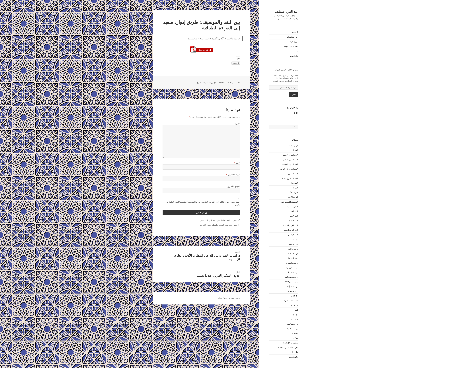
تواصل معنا (294, 56)
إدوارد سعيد (293, 146)
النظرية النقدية (292, 207)
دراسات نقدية (293, 291)
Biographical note (291, 47)
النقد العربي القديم (291, 230)
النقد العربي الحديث (290, 225)
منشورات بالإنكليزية (290, 343)
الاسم (237, 163)
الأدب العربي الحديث (290, 155)
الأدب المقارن (293, 174)
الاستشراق (294, 183)
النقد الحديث (293, 221)
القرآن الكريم (293, 197)
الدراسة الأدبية (292, 193)
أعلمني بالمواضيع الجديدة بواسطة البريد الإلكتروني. (218, 225)
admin (221, 83)
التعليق (237, 124)
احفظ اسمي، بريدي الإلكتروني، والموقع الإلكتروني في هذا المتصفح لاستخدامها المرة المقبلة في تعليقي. (203, 203)
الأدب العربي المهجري (289, 164)
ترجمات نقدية (293, 249)
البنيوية (295, 188)
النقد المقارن (293, 235)
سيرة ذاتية (294, 42)
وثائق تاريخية (293, 357)
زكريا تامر (294, 296)
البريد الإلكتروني (233, 175)
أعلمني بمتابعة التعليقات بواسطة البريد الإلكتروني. (218, 220)
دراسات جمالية (292, 272)
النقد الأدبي (294, 211)
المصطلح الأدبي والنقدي (289, 202)
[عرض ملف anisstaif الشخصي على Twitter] (294, 113)
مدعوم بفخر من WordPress (229, 298)
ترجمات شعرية (292, 244)
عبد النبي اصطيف (286, 11)
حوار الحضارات (292, 258)
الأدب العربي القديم (290, 160)
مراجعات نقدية (292, 329)
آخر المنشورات (292, 37)
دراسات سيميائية (291, 277)
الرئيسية (295, 32)
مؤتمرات (294, 315)
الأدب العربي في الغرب (289, 169)
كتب (296, 51)
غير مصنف (294, 305)
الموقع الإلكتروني (233, 186)
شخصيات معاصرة (291, 301)
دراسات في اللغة (291, 282)
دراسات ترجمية (292, 268)
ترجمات (295, 239)
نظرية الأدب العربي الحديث (288, 348)
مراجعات (294, 319)
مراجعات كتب (292, 324)
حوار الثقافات (293, 254)
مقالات (295, 338)
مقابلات (295, 333)
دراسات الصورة (292, 263)
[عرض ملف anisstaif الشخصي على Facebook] (297, 113)
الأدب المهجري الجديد (290, 178)
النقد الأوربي (293, 216)
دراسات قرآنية (292, 286)
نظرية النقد (294, 352)
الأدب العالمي (293, 150)
